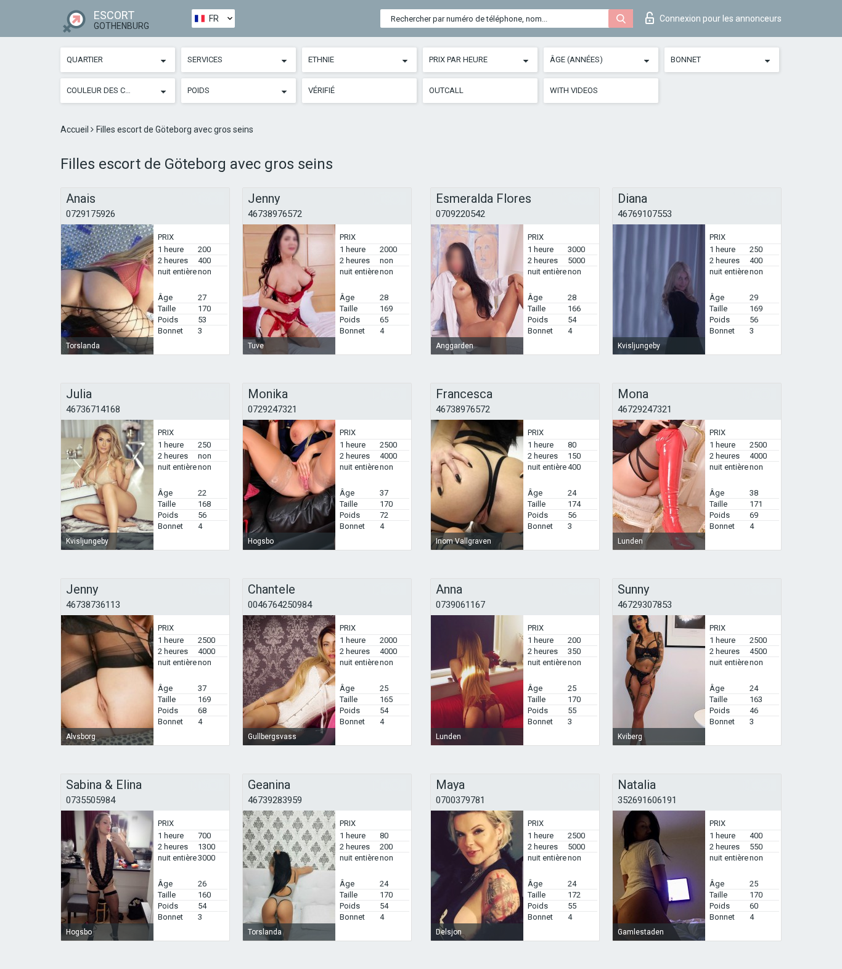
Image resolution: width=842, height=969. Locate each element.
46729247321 (645, 409)
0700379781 (460, 800)
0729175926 (90, 213)
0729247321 (272, 409)
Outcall (446, 90)
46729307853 (645, 604)
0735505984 (90, 800)
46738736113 (93, 604)
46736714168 (93, 409)
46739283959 (275, 800)
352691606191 (647, 800)
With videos (574, 90)
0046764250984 (280, 604)
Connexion (721, 18)
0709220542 (460, 213)
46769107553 (645, 213)
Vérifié (321, 90)
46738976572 (275, 213)
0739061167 (460, 604)
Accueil (75, 129)
